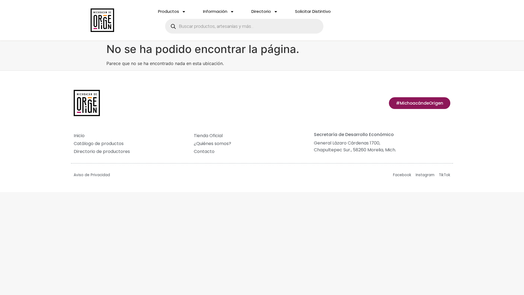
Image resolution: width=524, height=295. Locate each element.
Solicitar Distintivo (313, 11)
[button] (419, 103)
